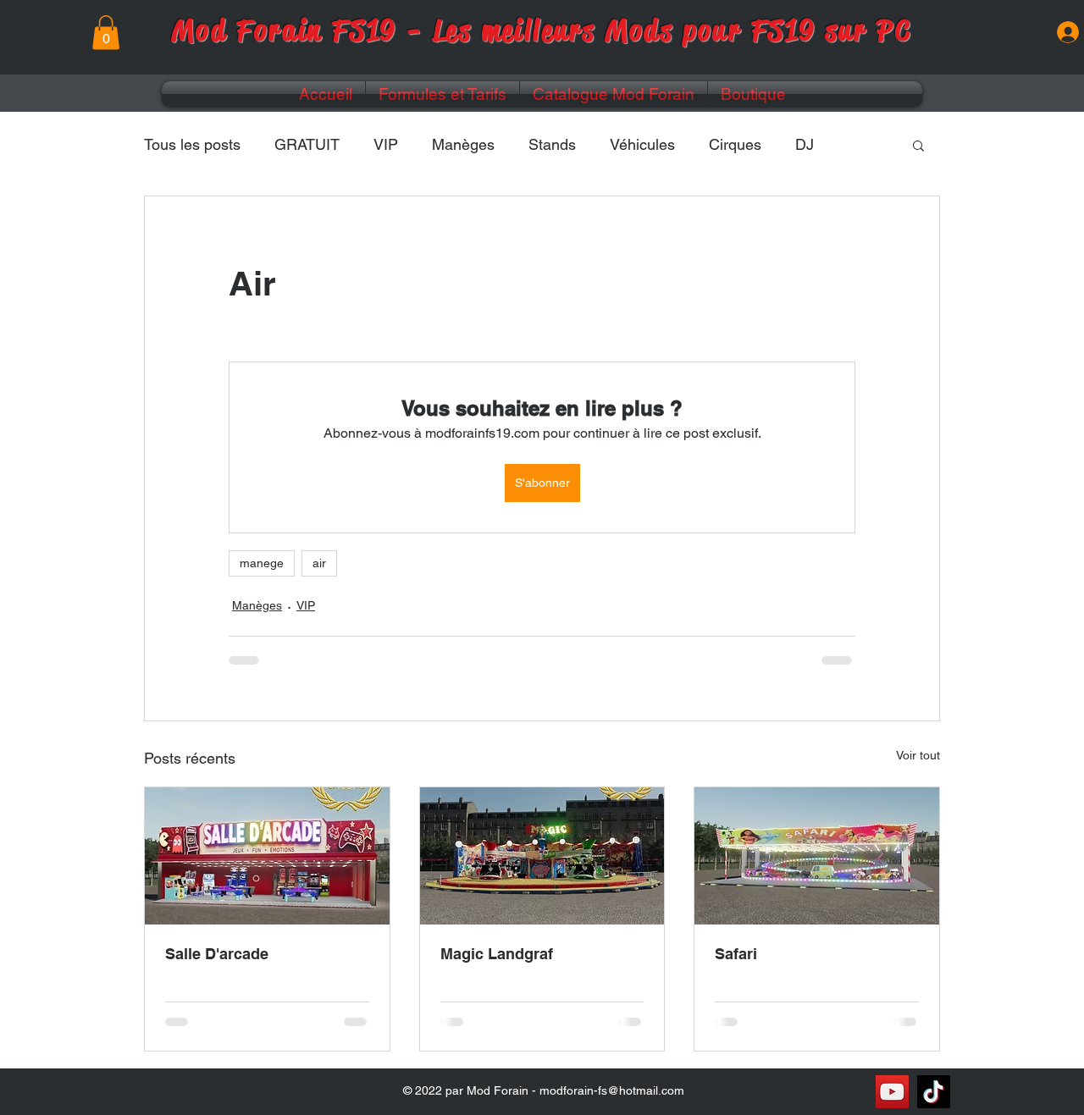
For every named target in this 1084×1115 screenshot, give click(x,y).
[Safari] (816, 856)
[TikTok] (933, 1091)
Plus (810, 144)
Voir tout (918, 755)
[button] (105, 32)
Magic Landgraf (496, 954)
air (319, 563)
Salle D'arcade (216, 954)
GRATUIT (307, 144)
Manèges (463, 144)
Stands (552, 144)
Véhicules (642, 144)
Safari (736, 954)
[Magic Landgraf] (542, 856)
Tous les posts (192, 144)
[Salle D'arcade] (267, 856)
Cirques (735, 144)
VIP (385, 144)
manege (262, 563)
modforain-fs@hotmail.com (611, 1090)
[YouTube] (892, 1091)
